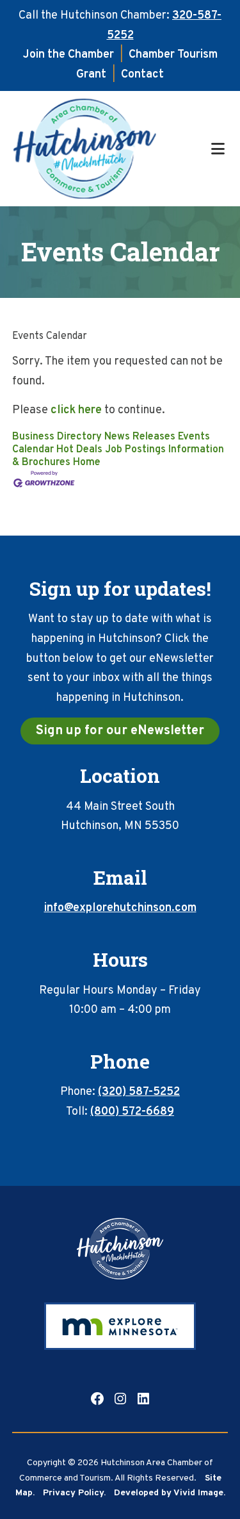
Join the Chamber (68, 54)
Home (86, 462)
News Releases (139, 437)
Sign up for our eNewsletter (120, 731)
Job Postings (135, 449)
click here (76, 410)
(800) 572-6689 (132, 1111)
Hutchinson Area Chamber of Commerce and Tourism (110, 148)
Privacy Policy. (74, 1493)
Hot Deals (79, 449)
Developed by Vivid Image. (169, 1493)
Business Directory (57, 437)
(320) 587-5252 (139, 1092)
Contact (142, 74)
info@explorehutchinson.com (120, 908)
